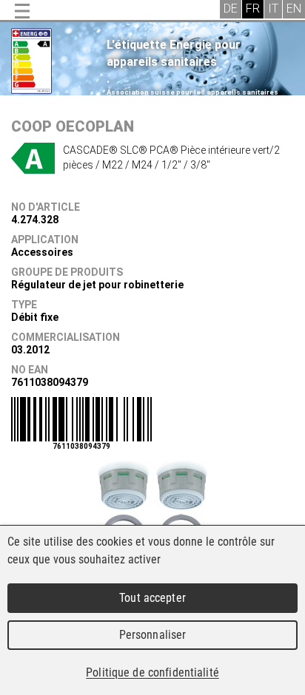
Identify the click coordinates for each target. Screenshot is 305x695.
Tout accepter (152, 598)
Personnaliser (153, 635)
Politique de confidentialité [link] (152, 672)
